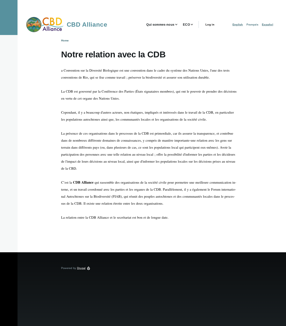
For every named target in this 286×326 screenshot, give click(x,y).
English (237, 24)
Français (252, 24)
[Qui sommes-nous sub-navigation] (178, 24)
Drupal (81, 268)
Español (267, 24)
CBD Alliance (87, 24)
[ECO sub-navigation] (194, 24)
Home (65, 40)
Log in (209, 24)
